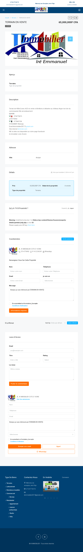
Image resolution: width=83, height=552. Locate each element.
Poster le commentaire (19, 384)
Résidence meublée (13, 490)
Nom (10, 267)
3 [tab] (52, 499)
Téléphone (47, 267)
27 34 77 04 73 (14, 2)
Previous (46, 489)
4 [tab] (55, 499)
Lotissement (11, 486)
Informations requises (19, 310)
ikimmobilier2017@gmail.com (14, 4)
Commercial (11, 493)
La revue (12, 365)
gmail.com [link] (29, 126)
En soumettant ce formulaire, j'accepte (25, 305)
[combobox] (58, 281)
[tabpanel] (51, 486)
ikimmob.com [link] (22, 129)
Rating (45, 355)
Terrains (9, 483)
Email (11, 276)
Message (12, 286)
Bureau (12, 497)
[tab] (70, 39)
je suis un (46, 276)
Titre (11, 355)
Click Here (31, 225)
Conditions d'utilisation (20, 306)
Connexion (65, 477)
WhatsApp (48, 251)
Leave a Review (72, 323)
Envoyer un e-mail (24, 446)
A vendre (8, 26)
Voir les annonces (68, 239)
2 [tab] (49, 499)
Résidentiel (10, 500)
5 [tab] (58, 499)
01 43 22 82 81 (37, 251)
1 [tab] (46, 499)
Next (56, 489)
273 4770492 (25, 251)
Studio (12, 513)
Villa (11, 516)
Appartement (14, 504)
